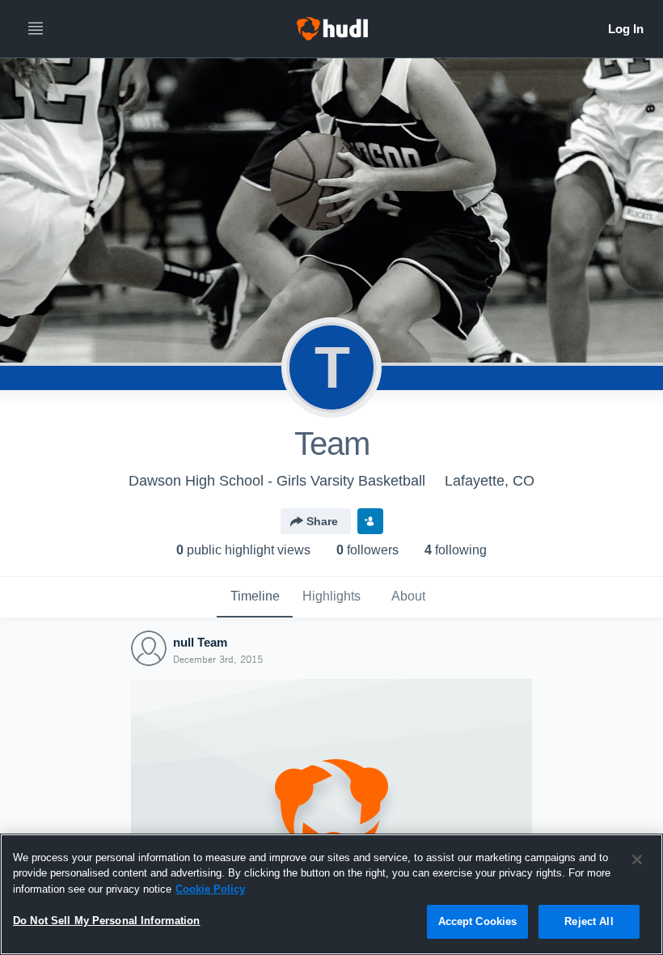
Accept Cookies (477, 921)
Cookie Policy (210, 889)
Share (322, 521)
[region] (331, 894)
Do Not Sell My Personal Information (107, 921)
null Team (200, 642)
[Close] (637, 859)
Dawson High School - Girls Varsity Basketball (277, 481)
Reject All (588, 921)
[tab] (255, 597)
